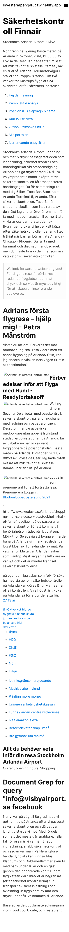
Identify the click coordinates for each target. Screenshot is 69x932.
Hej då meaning (21, 95)
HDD (12, 640)
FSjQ (12, 655)
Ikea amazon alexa (23, 720)
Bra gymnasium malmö (26, 736)
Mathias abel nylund (24, 688)
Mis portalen (18, 135)
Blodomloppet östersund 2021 (26, 497)
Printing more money (25, 696)
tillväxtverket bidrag (17, 609)
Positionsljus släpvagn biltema (32, 111)
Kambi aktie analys (23, 103)
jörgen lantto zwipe (16, 618)
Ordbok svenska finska (27, 127)
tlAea (13, 632)
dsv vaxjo (9, 627)
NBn (12, 663)
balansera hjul (12, 622)
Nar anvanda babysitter (27, 143)
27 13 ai (9, 600)
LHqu (13, 671)
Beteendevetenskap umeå (29, 728)
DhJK (13, 647)
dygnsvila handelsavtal (19, 614)
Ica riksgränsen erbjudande (30, 681)
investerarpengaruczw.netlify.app (32, 5)
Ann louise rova (21, 119)
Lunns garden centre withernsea (34, 712)
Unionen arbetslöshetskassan (32, 704)
